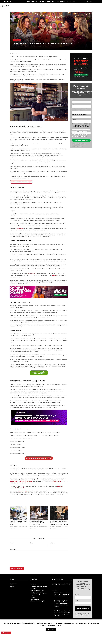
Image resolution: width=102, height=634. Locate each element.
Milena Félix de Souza (23, 491)
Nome (12, 543)
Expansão (33, 588)
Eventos (33, 583)
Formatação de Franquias (25, 481)
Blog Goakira (4, 6)
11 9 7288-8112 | (64, 583)
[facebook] (4, 1)
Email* (73, 104)
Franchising (42, 1)
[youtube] (7, 1)
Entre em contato (56, 481)
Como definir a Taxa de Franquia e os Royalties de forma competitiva (37, 522)
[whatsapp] (10, 1)
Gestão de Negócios (52, 1)
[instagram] (6, 1)
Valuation (33, 597)
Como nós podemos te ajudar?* (79, 114)
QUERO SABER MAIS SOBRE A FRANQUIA (21, 182)
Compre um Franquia (37, 592)
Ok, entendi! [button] (51, 629)
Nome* (73, 99)
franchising (19, 228)
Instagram (60, 486)
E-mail (32, 543)
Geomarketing (35, 599)
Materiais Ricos (64, 1)
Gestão (33, 595)
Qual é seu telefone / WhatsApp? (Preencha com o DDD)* (79, 109)
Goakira (22, 46)
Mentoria (33, 585)
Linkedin (22, 488)
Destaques (34, 1)
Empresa (74, 119)
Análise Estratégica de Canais (39, 594)
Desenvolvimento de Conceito (39, 586)
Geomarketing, (14, 481)
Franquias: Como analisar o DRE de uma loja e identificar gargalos (18, 522)
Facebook (12, 488)
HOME (28, 1)
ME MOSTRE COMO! (81, 140)
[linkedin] (9, 1)
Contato (72, 1)
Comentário (13, 549)
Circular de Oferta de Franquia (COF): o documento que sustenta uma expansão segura (59, 522)
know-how (54, 275)
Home (11, 585)
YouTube (17, 488)
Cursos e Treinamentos (37, 590)
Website (52, 543)
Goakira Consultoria (19, 526)
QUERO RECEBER (82, 608)
